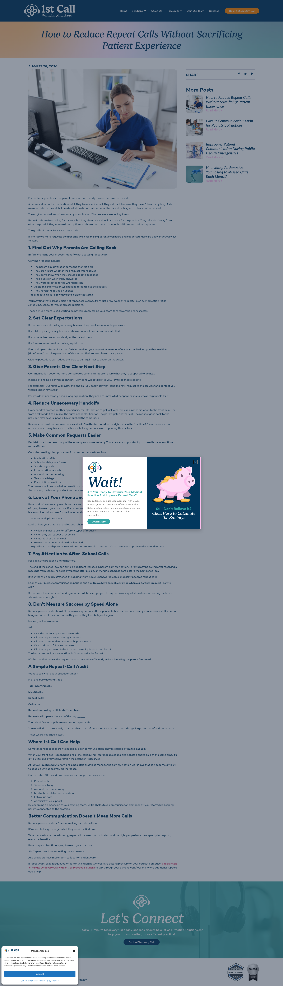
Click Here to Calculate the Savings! (173, 515)
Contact (55, 981)
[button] (74, 951)
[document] (141, 493)
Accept (40, 974)
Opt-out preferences (29, 981)
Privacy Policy (45, 981)
